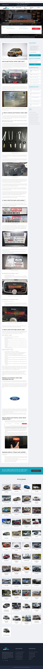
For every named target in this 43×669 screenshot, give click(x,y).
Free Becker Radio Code (19, 656)
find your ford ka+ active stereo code (33, 117)
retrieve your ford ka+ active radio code (34, 122)
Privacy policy (31, 657)
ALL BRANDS (25, 8)
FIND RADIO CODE (31, 8)
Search (35, 64)
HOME (13, 7)
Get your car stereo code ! (34, 55)
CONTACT (38, 7)
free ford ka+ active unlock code (33, 115)
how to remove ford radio (16, 196)
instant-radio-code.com (21, 667)
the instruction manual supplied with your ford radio (14, 194)
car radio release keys (6, 116)
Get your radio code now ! (36, 470)
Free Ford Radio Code (18, 659)
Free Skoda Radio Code (19, 657)
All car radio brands (32, 653)
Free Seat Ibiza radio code (36, 101)
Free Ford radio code (35, 77)
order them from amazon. (14, 125)
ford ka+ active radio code (32, 112)
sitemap (30, 659)
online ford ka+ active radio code (33, 120)
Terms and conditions (32, 656)
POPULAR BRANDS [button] (18, 7)
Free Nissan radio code (35, 74)
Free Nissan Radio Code (19, 653)
